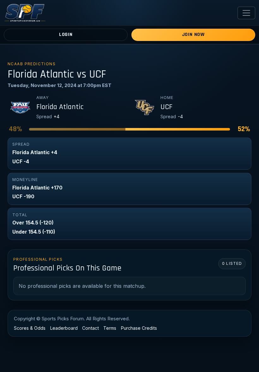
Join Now (193, 34)
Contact (90, 328)
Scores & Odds (29, 328)
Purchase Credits (139, 328)
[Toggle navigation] (246, 13)
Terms (109, 328)
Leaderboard (64, 328)
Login (66, 34)
